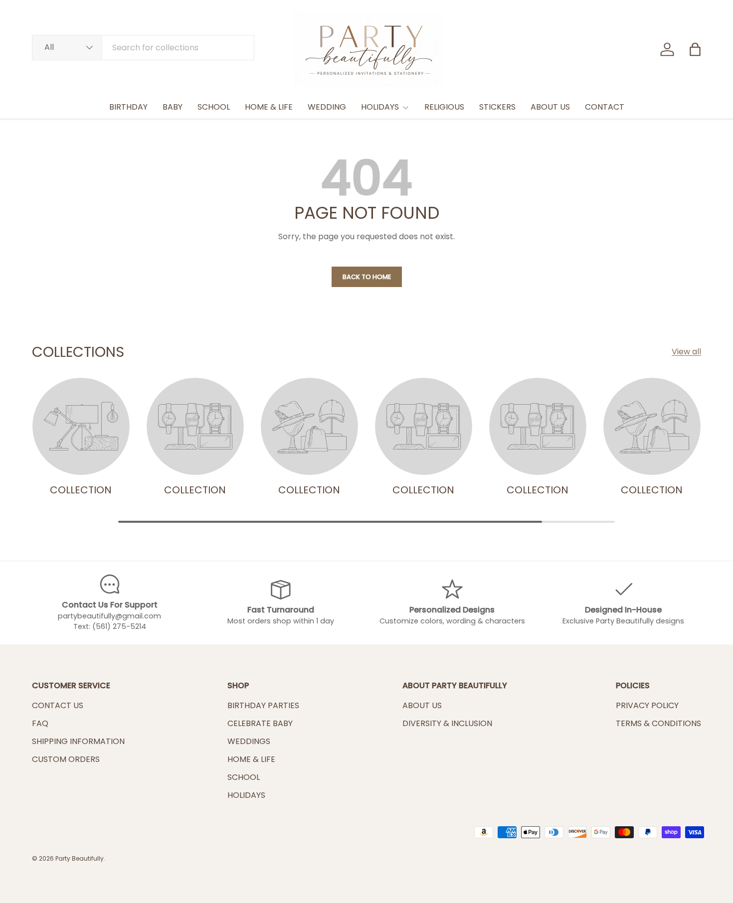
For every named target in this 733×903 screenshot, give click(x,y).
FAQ (40, 723)
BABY (173, 107)
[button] (695, 49)
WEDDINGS (248, 741)
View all (686, 351)
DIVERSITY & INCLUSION (447, 723)
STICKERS (497, 107)
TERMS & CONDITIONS (658, 723)
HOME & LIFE (269, 107)
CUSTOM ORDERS (66, 759)
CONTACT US (57, 705)
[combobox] (143, 47)
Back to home (367, 277)
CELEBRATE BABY (260, 723)
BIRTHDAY (128, 107)
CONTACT (604, 107)
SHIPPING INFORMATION (78, 741)
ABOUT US (550, 107)
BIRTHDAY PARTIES (263, 705)
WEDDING (327, 107)
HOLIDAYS (380, 107)
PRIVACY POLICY (647, 705)
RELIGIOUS (444, 107)
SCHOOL (213, 107)
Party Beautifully (79, 858)
